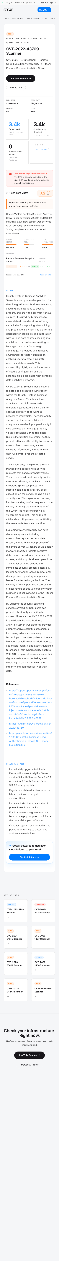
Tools (6, 19)
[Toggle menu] (54, 10)
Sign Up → (44, 9)
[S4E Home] (7, 10)
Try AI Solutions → (29, 857)
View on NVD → (46, 275)
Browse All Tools (29, 1064)
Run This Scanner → (20, 78)
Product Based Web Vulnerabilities (29, 19)
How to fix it (16, 87)
